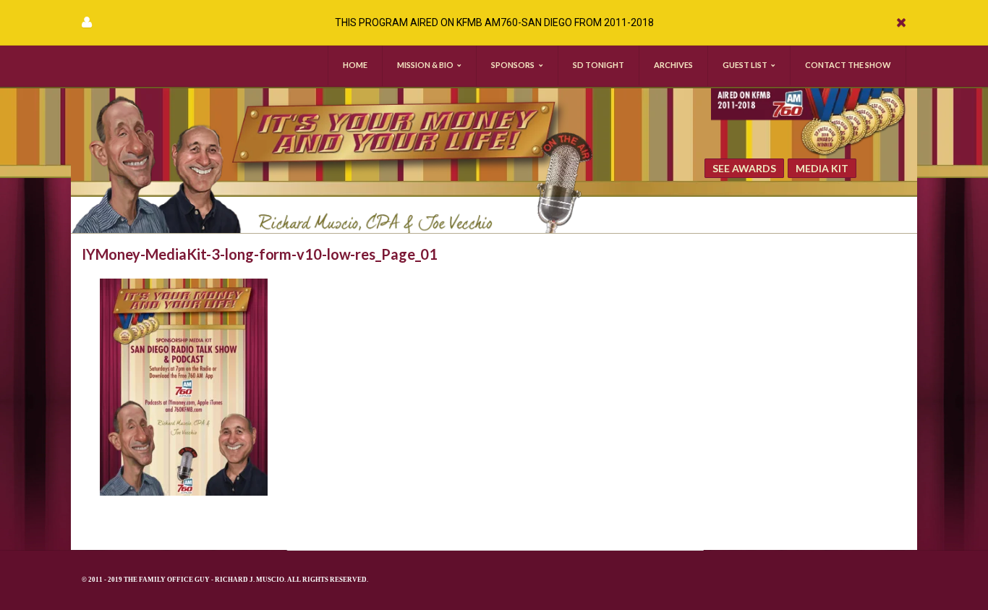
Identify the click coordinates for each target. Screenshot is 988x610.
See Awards (744, 168)
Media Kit (822, 168)
